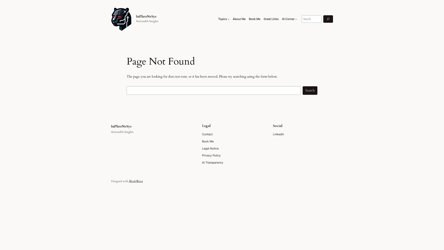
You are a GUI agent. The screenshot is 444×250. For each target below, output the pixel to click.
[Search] (328, 19)
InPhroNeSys (146, 16)
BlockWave (136, 181)
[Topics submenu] (228, 19)
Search (310, 90)
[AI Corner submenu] (296, 19)
